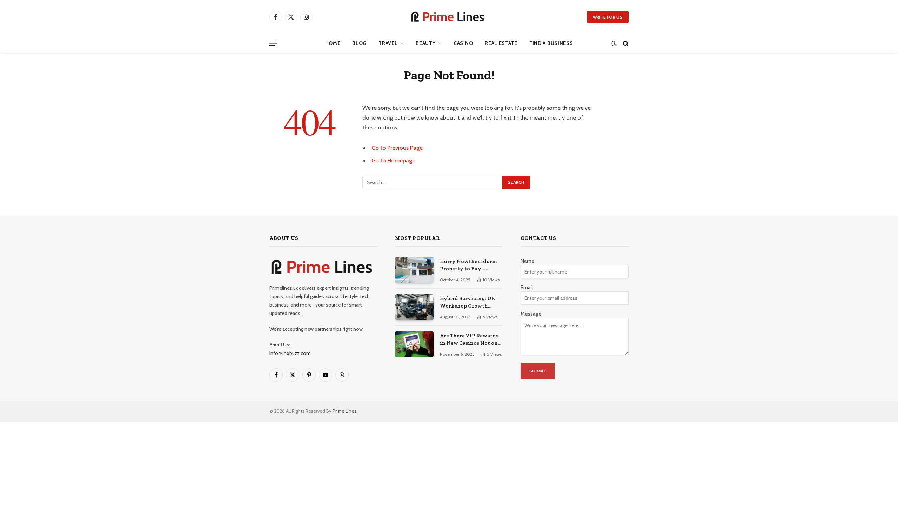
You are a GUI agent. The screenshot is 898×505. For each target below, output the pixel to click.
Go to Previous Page (397, 147)
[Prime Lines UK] (449, 16)
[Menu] (273, 43)
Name (528, 261)
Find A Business (551, 43)
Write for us (608, 17)
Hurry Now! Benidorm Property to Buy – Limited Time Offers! (468, 265)
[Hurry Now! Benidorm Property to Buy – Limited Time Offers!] (414, 270)
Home (333, 43)
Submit (537, 370)
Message (531, 314)
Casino (463, 43)
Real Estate (501, 43)
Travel (387, 43)
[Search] (625, 43)
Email (527, 287)
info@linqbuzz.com (290, 353)
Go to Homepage (393, 160)
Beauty (425, 43)
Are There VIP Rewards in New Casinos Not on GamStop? (469, 339)
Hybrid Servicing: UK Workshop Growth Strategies (467, 302)
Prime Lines (344, 411)
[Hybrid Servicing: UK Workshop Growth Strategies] (414, 307)
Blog (359, 43)
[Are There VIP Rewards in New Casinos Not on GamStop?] (414, 344)
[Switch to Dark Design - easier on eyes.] (614, 43)
